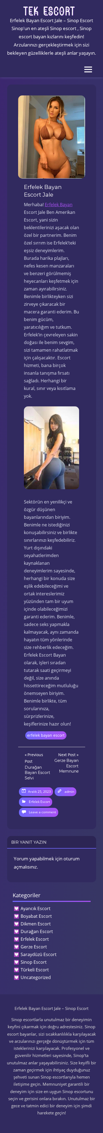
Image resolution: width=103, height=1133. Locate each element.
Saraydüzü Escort (39, 954)
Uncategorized (36, 977)
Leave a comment (42, 812)
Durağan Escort (37, 931)
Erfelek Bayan (59, 205)
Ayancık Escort (36, 908)
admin (69, 791)
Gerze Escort (34, 947)
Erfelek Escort (39, 801)
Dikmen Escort (36, 924)
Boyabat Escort (36, 916)
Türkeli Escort (35, 970)
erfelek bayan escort (46, 735)
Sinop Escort (34, 962)
